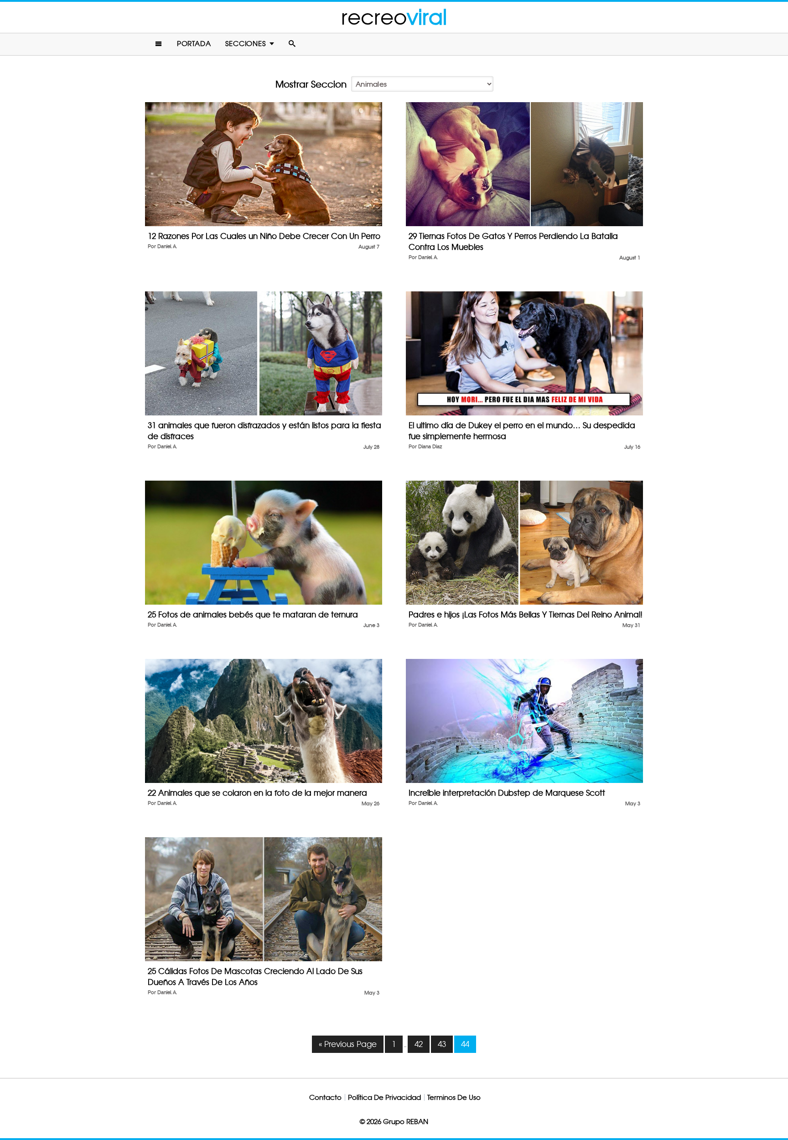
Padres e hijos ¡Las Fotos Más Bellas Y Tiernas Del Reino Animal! (526, 614)
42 (419, 1044)
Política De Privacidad (384, 1097)
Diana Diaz (430, 447)
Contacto (325, 1097)
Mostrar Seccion (311, 84)
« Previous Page (348, 1044)
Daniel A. (167, 246)
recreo (394, 17)
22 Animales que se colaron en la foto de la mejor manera (257, 793)
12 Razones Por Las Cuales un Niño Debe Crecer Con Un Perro (264, 236)
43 (442, 1044)
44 (465, 1044)
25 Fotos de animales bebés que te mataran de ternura (253, 614)
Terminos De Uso (454, 1097)
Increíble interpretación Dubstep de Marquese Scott (507, 793)
